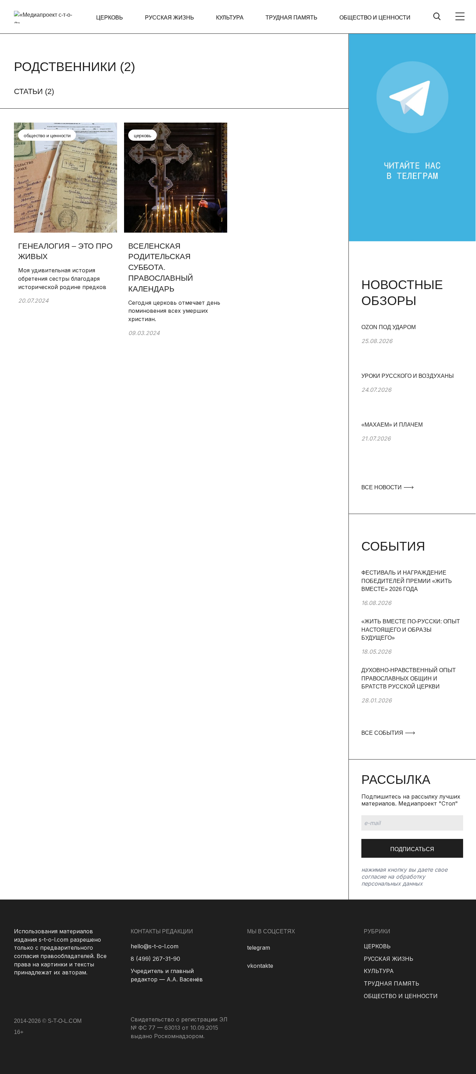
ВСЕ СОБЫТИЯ (383, 733)
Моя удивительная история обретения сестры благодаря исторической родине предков (62, 278)
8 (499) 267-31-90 (155, 958)
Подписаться (412, 849)
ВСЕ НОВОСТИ (382, 487)
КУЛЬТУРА (230, 18)
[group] (412, 347)
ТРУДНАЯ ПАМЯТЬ (291, 18)
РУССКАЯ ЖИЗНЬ (169, 18)
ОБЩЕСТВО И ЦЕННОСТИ (374, 18)
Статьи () (34, 91)
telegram (258, 947)
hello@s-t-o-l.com (154, 946)
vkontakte (260, 965)
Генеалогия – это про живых (65, 251)
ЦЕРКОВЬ (109, 18)
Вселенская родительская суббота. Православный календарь (160, 267)
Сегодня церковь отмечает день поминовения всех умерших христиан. (174, 310)
